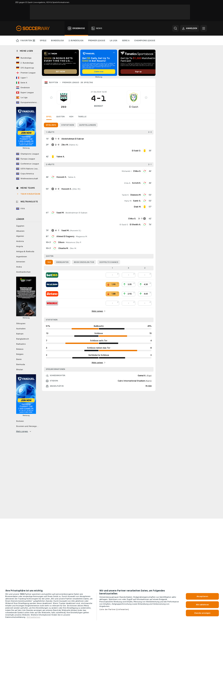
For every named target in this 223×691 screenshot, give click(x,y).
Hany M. (128, 201)
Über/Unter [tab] (62, 262)
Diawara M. (135, 195)
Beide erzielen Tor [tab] (84, 262)
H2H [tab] (71, 116)
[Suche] (175, 28)
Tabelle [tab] (82, 116)
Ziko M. (76, 189)
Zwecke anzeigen (202, 613)
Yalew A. (73, 144)
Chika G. (137, 171)
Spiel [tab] (49, 116)
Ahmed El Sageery (65, 236)
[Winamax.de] (52, 303)
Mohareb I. (127, 171)
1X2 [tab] (49, 262)
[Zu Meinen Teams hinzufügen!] (51, 97)
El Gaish (133, 106)
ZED (63, 106)
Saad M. (60, 212)
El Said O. (124, 224)
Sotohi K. (136, 183)
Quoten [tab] (60, 116)
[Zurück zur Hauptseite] (34, 28)
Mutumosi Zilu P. (74, 242)
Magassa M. (81, 236)
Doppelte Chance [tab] (108, 262)
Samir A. (137, 201)
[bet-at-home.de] (52, 284)
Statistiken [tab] (67, 125)
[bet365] (52, 275)
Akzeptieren (202, 596)
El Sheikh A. (135, 224)
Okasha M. (63, 248)
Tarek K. (125, 195)
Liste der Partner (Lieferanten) (114, 609)
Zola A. (127, 183)
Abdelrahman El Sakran (76, 212)
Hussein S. (61, 177)
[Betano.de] (52, 293)
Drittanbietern (33, 617)
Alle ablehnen (202, 604)
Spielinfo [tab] (51, 125)
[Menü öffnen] (203, 28)
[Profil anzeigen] (64, 97)
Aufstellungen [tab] (87, 125)
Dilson (61, 242)
